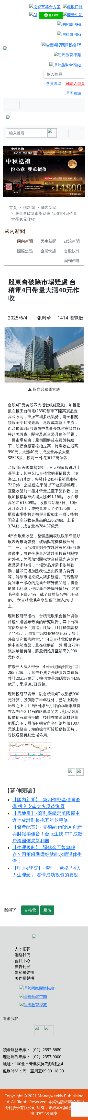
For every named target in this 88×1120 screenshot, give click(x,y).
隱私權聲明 (24, 972)
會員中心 (22, 960)
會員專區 (54, 83)
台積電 (30, 910)
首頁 (13, 207)
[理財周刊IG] (69, 34)
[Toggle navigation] (13, 105)
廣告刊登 (22, 966)
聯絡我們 (22, 954)
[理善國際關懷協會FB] (61, 44)
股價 (47, 910)
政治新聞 (72, 241)
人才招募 (22, 949)
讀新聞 (29, 207)
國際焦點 (25, 251)
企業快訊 (48, 251)
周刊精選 (72, 260)
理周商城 (73, 93)
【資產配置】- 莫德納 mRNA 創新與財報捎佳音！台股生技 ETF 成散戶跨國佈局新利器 (47, 833)
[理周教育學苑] (67, 55)
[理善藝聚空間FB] (65, 65)
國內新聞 (48, 207)
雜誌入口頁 (75, 83)
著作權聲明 (24, 978)
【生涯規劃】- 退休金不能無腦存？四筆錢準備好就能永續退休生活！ (47, 854)
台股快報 (72, 251)
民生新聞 (48, 241)
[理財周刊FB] (69, 24)
